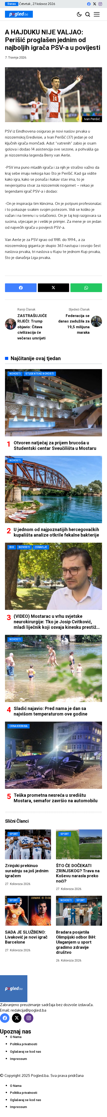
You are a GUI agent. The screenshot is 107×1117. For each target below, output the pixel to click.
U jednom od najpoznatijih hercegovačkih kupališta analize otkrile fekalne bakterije (56, 532)
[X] (94, 3)
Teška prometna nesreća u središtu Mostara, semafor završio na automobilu (56, 798)
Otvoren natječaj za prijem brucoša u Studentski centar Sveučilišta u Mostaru (55, 445)
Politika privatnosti (23, 1044)
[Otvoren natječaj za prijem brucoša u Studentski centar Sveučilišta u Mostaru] (53, 402)
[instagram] (100, 4)
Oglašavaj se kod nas (25, 1051)
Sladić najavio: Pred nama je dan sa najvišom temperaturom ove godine (50, 711)
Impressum (18, 1059)
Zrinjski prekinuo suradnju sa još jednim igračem (27, 870)
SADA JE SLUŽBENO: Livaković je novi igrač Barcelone (26, 937)
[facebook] (89, 4)
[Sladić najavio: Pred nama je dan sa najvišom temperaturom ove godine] (53, 668)
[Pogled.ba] (19, 14)
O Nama (15, 1037)
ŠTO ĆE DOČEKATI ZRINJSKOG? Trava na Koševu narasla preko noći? (78, 873)
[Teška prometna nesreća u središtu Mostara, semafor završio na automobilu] (53, 755)
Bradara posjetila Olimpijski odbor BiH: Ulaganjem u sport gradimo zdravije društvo (76, 942)
